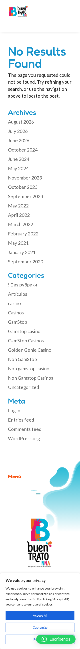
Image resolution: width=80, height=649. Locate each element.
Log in (14, 410)
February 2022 (23, 233)
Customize (40, 627)
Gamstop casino (24, 331)
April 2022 (19, 215)
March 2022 (20, 224)
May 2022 (18, 205)
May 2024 (18, 168)
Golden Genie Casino (29, 350)
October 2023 (23, 187)
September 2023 (25, 196)
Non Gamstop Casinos (30, 378)
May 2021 (18, 243)
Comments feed (25, 429)
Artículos (17, 294)
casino (14, 303)
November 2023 (25, 177)
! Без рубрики (22, 284)
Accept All (40, 615)
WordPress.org (24, 438)
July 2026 (18, 131)
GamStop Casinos (26, 340)
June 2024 (18, 159)
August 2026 (21, 121)
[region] (40, 611)
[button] (56, 639)
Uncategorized (23, 387)
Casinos (16, 312)
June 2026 (18, 140)
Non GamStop (22, 359)
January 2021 (22, 252)
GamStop (17, 322)
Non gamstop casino (28, 368)
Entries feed (21, 419)
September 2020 (25, 261)
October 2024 (23, 149)
